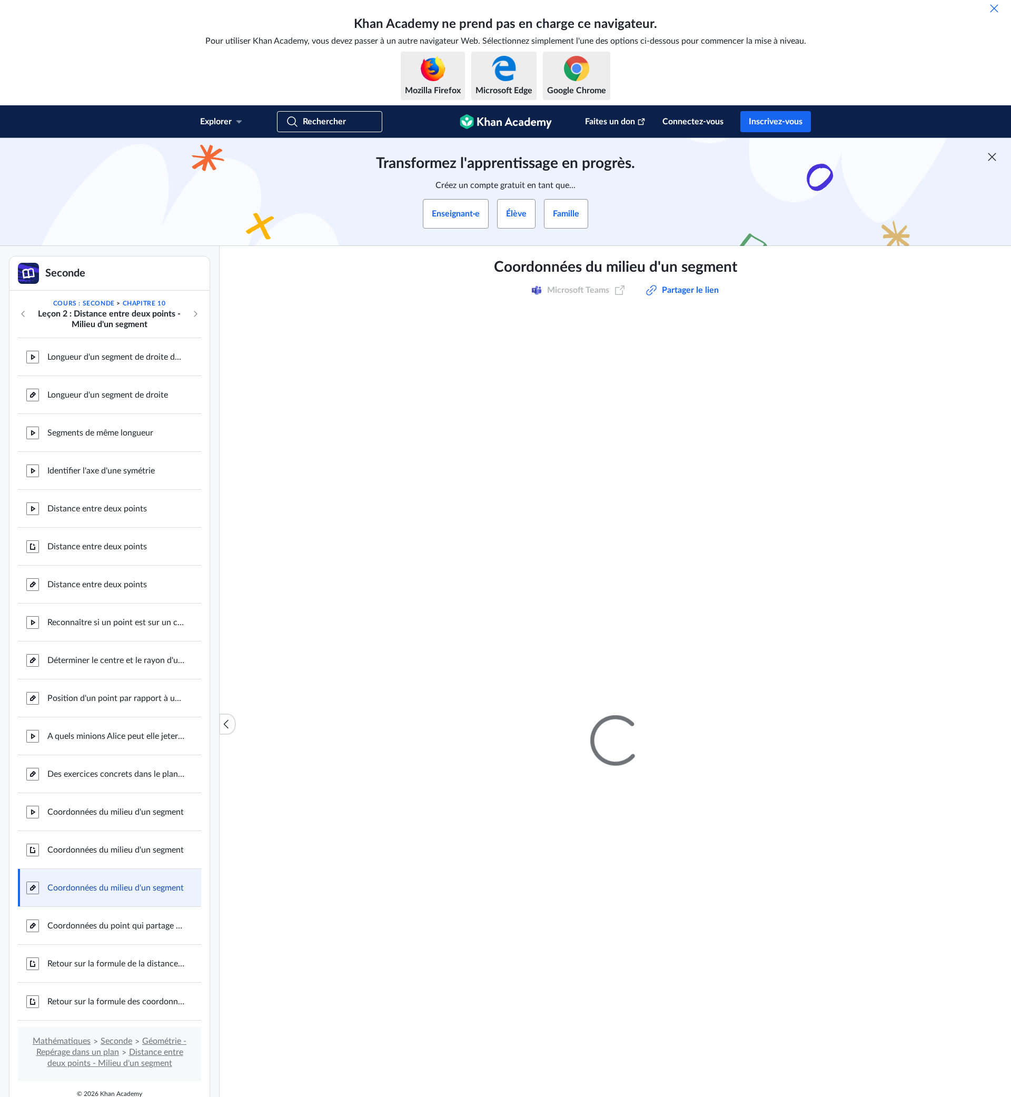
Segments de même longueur (100, 433)
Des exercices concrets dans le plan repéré (115, 774)
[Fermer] (994, 8)
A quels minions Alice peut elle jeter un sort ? (115, 736)
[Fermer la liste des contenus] (227, 724)
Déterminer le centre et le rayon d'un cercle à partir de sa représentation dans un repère (115, 660)
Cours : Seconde (84, 303)
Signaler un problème (737, 743)
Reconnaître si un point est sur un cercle (115, 622)
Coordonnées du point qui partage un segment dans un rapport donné (115, 926)
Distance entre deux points (97, 509)
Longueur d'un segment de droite (107, 395)
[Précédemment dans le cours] (23, 314)
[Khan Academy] (506, 121)
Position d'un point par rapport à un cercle (115, 698)
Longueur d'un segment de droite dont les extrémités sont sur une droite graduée (115, 357)
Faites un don (610, 121)
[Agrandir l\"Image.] (615, 493)
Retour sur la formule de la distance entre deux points (115, 964)
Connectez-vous (692, 121)
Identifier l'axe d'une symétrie (101, 471)
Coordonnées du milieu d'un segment (115, 812)
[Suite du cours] (195, 314)
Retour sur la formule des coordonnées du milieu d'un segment (115, 1001)
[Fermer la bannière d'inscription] (992, 156)
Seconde (116, 1041)
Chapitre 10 (144, 303)
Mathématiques (62, 1041)
